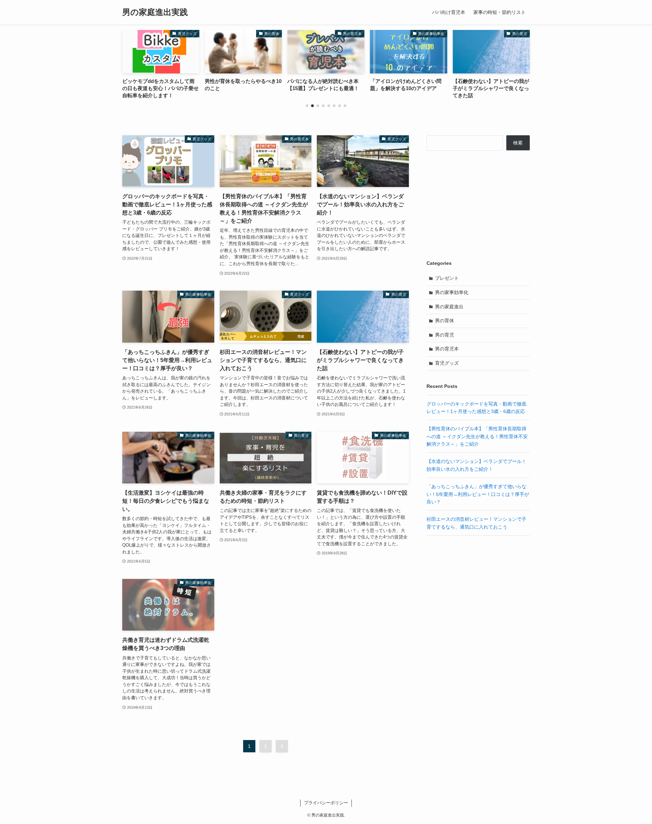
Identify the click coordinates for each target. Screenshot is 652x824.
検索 (518, 142)
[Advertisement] (478, 204)
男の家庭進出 (449, 306)
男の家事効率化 (451, 292)
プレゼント (447, 278)
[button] (307, 105)
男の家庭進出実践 (155, 12)
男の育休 (444, 320)
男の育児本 (447, 348)
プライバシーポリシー (326, 802)
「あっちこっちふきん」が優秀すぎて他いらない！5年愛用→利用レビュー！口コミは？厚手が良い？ (478, 494)
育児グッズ (447, 363)
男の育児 (444, 335)
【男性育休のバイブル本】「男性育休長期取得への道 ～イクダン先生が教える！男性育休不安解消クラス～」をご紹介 (477, 436)
